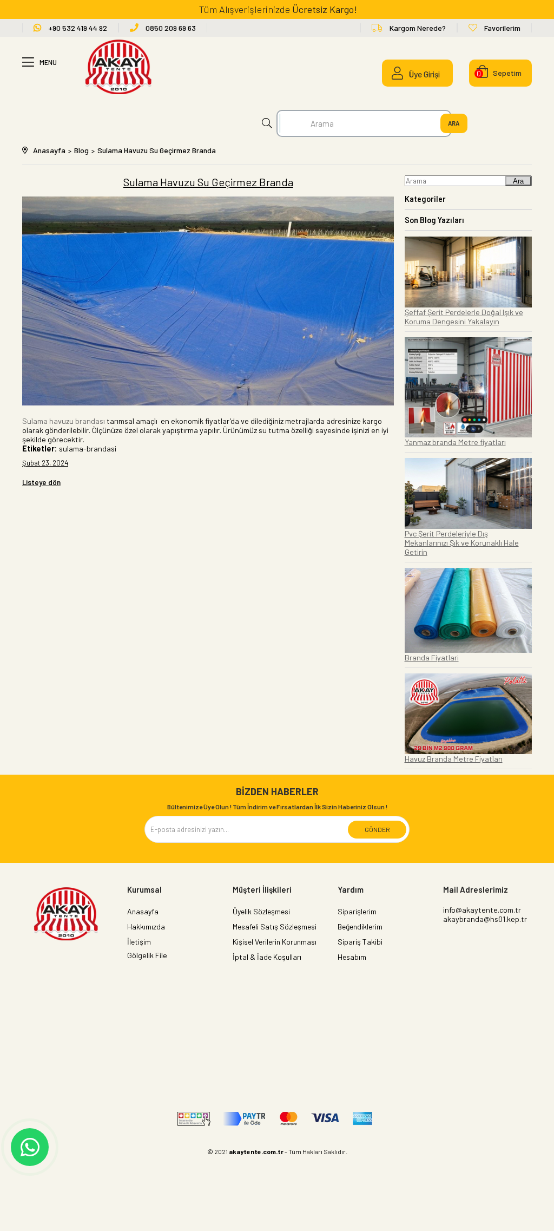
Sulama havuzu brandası (63, 420)
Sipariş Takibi (360, 941)
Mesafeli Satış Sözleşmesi (274, 926)
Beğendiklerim (360, 926)
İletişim (139, 941)
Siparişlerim (357, 911)
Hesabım (352, 956)
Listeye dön (41, 482)
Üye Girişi (424, 74)
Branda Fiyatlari (432, 657)
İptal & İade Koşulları (267, 956)
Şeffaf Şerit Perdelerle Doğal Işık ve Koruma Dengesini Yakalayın (464, 316)
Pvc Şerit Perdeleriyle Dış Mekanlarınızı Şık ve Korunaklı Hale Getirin (462, 542)
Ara (518, 181)
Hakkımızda (146, 926)
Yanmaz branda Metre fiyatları (455, 442)
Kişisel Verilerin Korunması (274, 941)
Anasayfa (143, 911)
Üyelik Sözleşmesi (261, 911)
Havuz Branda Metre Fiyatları (454, 758)
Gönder (377, 829)
